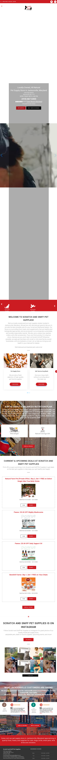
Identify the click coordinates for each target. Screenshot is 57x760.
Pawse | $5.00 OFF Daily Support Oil (28, 543)
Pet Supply (21, 108)
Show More (23, 712)
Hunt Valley (33, 692)
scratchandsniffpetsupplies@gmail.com (12, 755)
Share (31, 505)
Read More (15, 384)
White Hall (30, 694)
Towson (52, 691)
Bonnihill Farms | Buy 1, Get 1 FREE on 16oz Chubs (28, 575)
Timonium (37, 694)
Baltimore (45, 691)
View (23, 505)
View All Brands (28, 446)
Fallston (14, 694)
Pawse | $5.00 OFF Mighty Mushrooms (28, 512)
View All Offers (28, 607)
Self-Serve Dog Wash (33, 108)
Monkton (7, 694)
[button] (55, 155)
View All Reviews (22, 725)
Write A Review (35, 725)
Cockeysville (24, 692)
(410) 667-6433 (28, 99)
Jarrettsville (22, 694)
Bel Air (44, 694)
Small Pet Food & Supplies (33, 310)
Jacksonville (28, 691)
